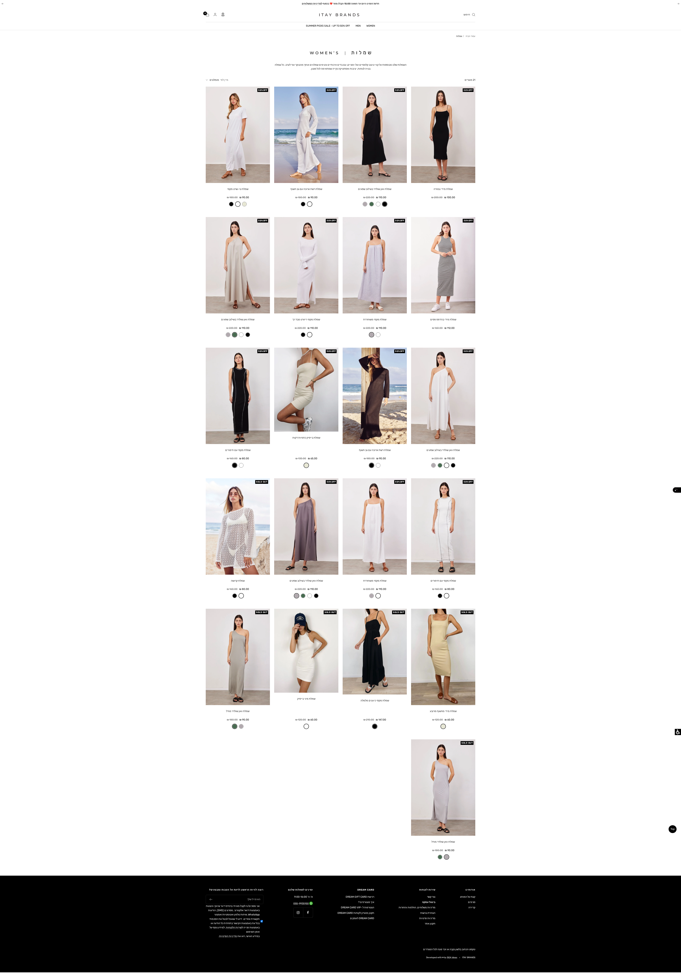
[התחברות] (215, 14)
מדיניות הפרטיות (228, 936)
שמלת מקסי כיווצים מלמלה (375, 700)
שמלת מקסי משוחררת (374, 319)
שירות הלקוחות (234, 927)
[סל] (207, 14)
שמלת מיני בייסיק (306, 698)
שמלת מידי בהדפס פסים (443, 319)
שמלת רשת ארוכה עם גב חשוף (306, 189)
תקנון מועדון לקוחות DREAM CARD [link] (355, 913)
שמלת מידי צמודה (443, 189)
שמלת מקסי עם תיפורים (238, 450)
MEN (358, 25)
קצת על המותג (467, 896)
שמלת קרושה (238, 580)
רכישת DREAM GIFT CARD (360, 896)
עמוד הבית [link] (470, 36)
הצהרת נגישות (427, 913)
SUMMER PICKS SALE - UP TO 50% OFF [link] (328, 25)
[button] (384, 204)
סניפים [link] (471, 902)
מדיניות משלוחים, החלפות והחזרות (417, 907)
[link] (337, 14)
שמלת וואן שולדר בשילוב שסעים (374, 189)
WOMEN (370, 25)
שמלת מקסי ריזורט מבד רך (306, 319)
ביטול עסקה (428, 902)
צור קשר (431, 896)
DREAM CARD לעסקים (362, 918)
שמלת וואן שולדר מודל (238, 711)
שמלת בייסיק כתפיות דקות (306, 437)
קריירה (471, 907)
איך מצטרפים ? (366, 902)
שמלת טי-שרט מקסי (237, 189)
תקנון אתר (430, 923)
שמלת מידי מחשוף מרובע (443, 711)
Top (673, 829)
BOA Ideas (452, 957)
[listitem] (443, 148)
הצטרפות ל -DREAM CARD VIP (357, 907)
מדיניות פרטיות (427, 918)
